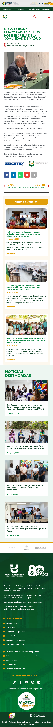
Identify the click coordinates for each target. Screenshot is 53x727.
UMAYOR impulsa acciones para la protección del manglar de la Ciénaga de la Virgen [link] (26, 529)
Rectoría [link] (30, 46)
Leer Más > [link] (10, 253)
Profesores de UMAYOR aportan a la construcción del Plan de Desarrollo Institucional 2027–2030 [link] (23, 287)
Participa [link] (21, 9)
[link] (26, 3)
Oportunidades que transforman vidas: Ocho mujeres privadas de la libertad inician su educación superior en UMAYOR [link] (25, 407)
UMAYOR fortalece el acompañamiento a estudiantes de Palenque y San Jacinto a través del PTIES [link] (25, 340)
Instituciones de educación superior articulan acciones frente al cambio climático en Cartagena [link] (23, 234)
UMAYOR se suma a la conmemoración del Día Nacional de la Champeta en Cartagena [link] (26, 447)
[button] (34, 16)
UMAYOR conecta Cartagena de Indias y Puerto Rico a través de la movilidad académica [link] (25, 487)
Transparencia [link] (7, 9)
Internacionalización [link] (16, 46)
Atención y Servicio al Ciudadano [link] (39, 9)
